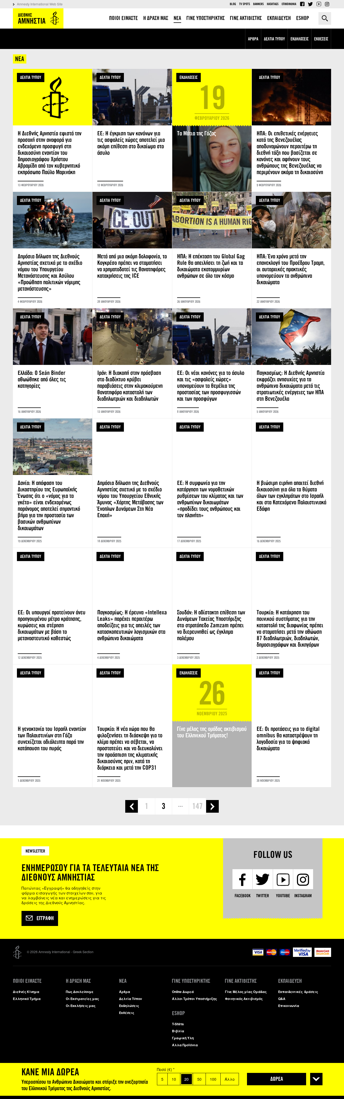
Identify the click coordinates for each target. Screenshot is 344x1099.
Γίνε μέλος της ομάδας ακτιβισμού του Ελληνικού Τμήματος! (212, 725)
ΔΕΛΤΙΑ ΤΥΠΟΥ (30, 77)
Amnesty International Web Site (40, 4)
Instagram (327, 4)
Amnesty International (38, 18)
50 (199, 1079)
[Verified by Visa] (302, 955)
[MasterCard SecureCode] (322, 955)
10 (174, 1079)
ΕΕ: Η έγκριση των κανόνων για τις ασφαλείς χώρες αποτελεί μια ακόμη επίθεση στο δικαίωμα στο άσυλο (132, 130)
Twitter (310, 4)
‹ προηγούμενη (131, 806)
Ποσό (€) (165, 1069)
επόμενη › (212, 806)
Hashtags (272, 4)
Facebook (302, 4)
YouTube (319, 4)
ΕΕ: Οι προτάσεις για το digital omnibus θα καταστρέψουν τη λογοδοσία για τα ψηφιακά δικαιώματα (291, 725)
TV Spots (244, 4)
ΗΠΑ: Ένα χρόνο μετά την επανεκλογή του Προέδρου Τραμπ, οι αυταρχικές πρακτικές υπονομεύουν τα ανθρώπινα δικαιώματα (291, 250)
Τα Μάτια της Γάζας (212, 130)
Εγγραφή (45, 918)
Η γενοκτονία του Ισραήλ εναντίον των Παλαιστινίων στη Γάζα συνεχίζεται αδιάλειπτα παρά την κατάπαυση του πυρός (52, 725)
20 (186, 1079)
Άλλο (230, 1079)
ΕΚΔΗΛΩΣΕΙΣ (189, 77)
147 (197, 806)
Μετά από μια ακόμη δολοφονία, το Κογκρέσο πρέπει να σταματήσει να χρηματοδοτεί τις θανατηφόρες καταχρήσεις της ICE (132, 250)
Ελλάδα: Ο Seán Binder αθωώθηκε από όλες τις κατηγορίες (52, 363)
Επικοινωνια (289, 4)
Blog (233, 4)
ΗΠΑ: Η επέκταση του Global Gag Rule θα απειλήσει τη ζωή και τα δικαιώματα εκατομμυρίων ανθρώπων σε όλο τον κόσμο (212, 250)
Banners (258, 4)
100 (213, 1079)
